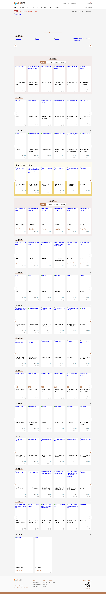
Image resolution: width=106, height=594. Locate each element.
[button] (15, 45)
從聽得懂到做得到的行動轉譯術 (59, 83)
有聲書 (51, 8)
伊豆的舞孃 (57, 291)
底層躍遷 (18, 149)
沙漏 (17, 291)
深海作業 (44, 291)
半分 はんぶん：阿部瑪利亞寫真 (33, 521)
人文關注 (63, 62)
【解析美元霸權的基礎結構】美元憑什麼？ (33, 84)
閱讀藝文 (63, 204)
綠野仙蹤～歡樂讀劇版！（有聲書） (85, 390)
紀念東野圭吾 (75, 11)
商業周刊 (57, 225)
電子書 (29, 8)
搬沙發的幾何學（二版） (33, 423)
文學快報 (56, 62)
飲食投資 (18, 117)
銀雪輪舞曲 (83, 184)
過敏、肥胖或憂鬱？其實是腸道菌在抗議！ (20, 358)
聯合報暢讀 (38, 567)
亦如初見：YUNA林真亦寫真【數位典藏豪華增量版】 (72, 522)
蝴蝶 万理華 (83, 520)
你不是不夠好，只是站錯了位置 (46, 325)
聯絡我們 (45, 586)
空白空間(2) (83, 488)
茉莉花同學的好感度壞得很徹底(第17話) (59, 489)
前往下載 (88, 588)
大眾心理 (50, 62)
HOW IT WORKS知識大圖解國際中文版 (59, 260)
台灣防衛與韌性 (33, 117)
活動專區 (58, 8)
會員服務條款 (36, 582)
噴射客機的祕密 (20, 422)
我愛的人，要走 (33, 390)
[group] (53, 23)
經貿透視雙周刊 (20, 225)
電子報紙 (43, 8)
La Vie (82, 259)
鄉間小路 (44, 259)
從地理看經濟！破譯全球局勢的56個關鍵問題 (72, 151)
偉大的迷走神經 (59, 422)
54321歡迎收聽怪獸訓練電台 (59, 456)
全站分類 (21, 8)
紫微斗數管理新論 (72, 455)
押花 (30, 291)
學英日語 (50, 204)
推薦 (15, 8)
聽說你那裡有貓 (33, 455)
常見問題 (45, 584)
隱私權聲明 (35, 586)
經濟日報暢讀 (19, 567)
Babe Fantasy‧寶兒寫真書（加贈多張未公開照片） (20, 522)
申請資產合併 (82, 11)
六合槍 (82, 291)
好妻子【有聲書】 (20, 390)
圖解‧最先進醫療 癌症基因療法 (34, 357)
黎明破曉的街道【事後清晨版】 (71, 185)
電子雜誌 (36, 8)
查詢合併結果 (89, 11)
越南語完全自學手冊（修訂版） (46, 117)
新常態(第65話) (20, 488)
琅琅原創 (90, 7)
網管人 (17, 259)
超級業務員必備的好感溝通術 (33, 150)
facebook (53, 582)
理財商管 (43, 62)
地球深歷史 (70, 422)
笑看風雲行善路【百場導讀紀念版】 (84, 84)
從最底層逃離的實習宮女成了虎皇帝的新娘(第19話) (46, 489)
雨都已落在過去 (46, 357)
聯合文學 (31, 259)
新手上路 (45, 582)
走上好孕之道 (58, 357)
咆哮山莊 (69, 291)
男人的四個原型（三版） (84, 423)
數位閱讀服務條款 (37, 584)
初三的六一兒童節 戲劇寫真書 (85, 456)
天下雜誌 (44, 225)
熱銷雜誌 (43, 204)
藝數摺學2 (44, 422)
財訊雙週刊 (32, 225)
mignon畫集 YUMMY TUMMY (20, 456)
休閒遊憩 (56, 204)
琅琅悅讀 (85, 7)
